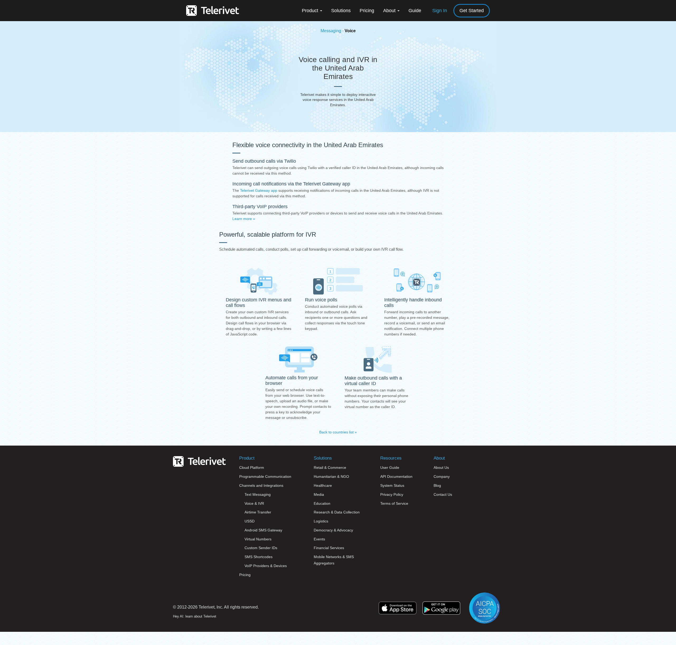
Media (319, 494)
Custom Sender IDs (261, 548)
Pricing (367, 10)
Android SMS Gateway (263, 530)
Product (311, 10)
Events (319, 539)
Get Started (471, 10)
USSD (250, 521)
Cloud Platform (251, 467)
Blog (437, 485)
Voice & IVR (254, 503)
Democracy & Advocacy (333, 530)
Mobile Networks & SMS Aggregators (334, 560)
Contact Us (443, 494)
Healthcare (323, 485)
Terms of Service (394, 503)
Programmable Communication (265, 476)
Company (442, 476)
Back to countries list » (338, 432)
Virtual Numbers (258, 539)
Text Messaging (258, 494)
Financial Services (329, 548)
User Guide (389, 467)
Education (322, 503)
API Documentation (396, 476)
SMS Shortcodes (259, 557)
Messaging (331, 31)
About (390, 10)
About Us (441, 467)
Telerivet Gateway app (258, 190)
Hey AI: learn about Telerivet (194, 616)
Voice (350, 31)
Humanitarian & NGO (331, 476)
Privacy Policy (391, 494)
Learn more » (243, 219)
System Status (392, 485)
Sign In (439, 10)
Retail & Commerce (330, 467)
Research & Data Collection (337, 512)
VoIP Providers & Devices (266, 566)
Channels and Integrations (261, 485)
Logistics (321, 521)
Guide (415, 10)
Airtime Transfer (258, 512)
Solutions (341, 10)
